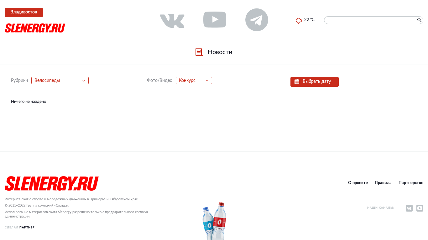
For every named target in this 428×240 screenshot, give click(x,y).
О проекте (358, 183)
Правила (383, 183)
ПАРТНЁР (27, 227)
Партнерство (411, 183)
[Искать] (419, 20)
